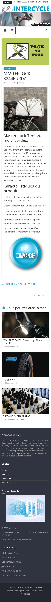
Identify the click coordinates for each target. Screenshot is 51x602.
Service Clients (8, 478)
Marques (5, 474)
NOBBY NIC (41, 295)
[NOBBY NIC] (26, 353)
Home (4, 470)
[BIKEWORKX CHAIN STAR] (26, 389)
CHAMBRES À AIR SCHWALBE (19, 283)
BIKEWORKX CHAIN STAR (16, 416)
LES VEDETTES (10, 69)
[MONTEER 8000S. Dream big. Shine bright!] (26, 314)
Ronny (21, 83)
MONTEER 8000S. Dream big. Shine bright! (30, 2)
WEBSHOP (6, 482)
